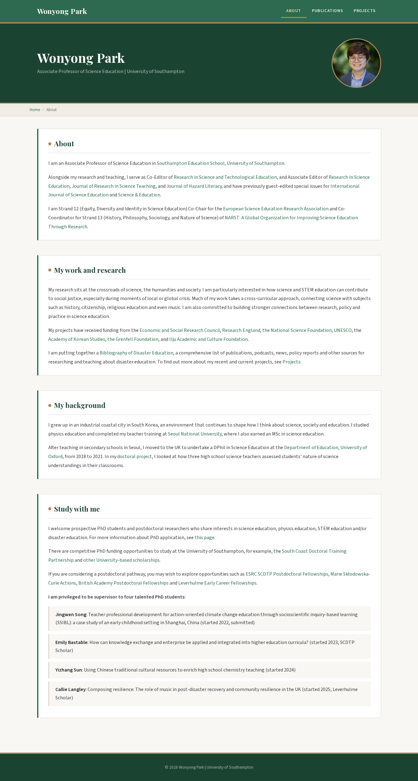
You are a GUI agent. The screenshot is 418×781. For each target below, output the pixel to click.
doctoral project (134, 456)
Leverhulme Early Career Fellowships (217, 583)
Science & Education (139, 194)
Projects (365, 10)
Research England (241, 330)
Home (35, 110)
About (293, 10)
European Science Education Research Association (276, 208)
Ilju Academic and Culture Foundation (208, 339)
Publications (327, 10)
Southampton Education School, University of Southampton (220, 163)
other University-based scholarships (121, 560)
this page (204, 537)
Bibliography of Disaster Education (136, 353)
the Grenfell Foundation (132, 339)
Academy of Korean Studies (76, 339)
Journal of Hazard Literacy (194, 186)
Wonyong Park (62, 11)
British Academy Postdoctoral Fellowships (123, 583)
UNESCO (343, 330)
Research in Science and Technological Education (225, 177)
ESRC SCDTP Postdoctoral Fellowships (287, 574)
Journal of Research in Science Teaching (114, 186)
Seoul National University (195, 434)
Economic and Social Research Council (180, 330)
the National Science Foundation (297, 330)
